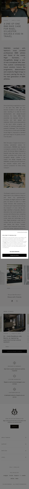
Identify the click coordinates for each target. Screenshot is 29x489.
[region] (14, 244)
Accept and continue (14, 255)
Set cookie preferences (14, 251)
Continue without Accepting (22, 232)
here (5, 242)
